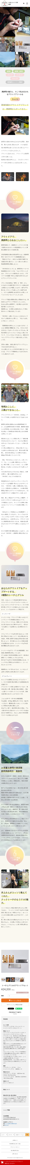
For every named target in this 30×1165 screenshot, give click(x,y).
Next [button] (27, 961)
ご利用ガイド (15, 1140)
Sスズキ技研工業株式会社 (10, 1123)
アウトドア (15, 78)
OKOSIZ (6, 1125)
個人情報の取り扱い (15, 1150)
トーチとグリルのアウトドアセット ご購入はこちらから (13, 1162)
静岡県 (8, 71)
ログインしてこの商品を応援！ (15, 1004)
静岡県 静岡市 (19, 71)
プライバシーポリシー (15, 1147)
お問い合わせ (15, 1153)
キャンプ (10, 75)
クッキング (19, 75)
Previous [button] (2, 961)
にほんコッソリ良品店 (13, 3)
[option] (15, 961)
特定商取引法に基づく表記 (15, 1143)
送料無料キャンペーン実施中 (15, 82)
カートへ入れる (15, 1000)
